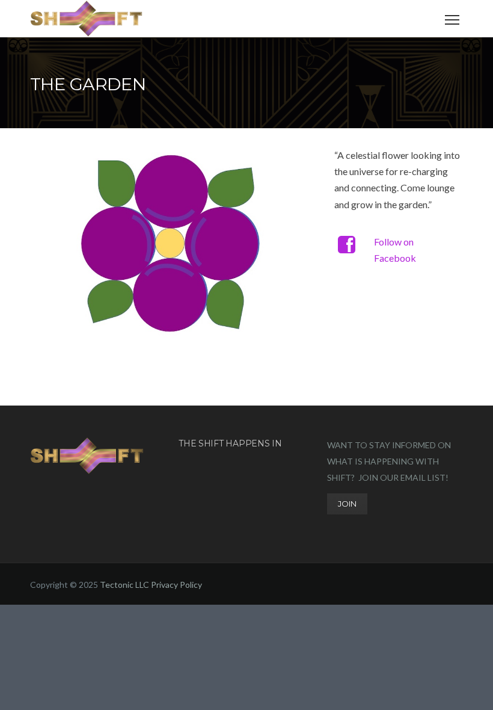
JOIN (347, 503)
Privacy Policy (176, 584)
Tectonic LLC (124, 584)
